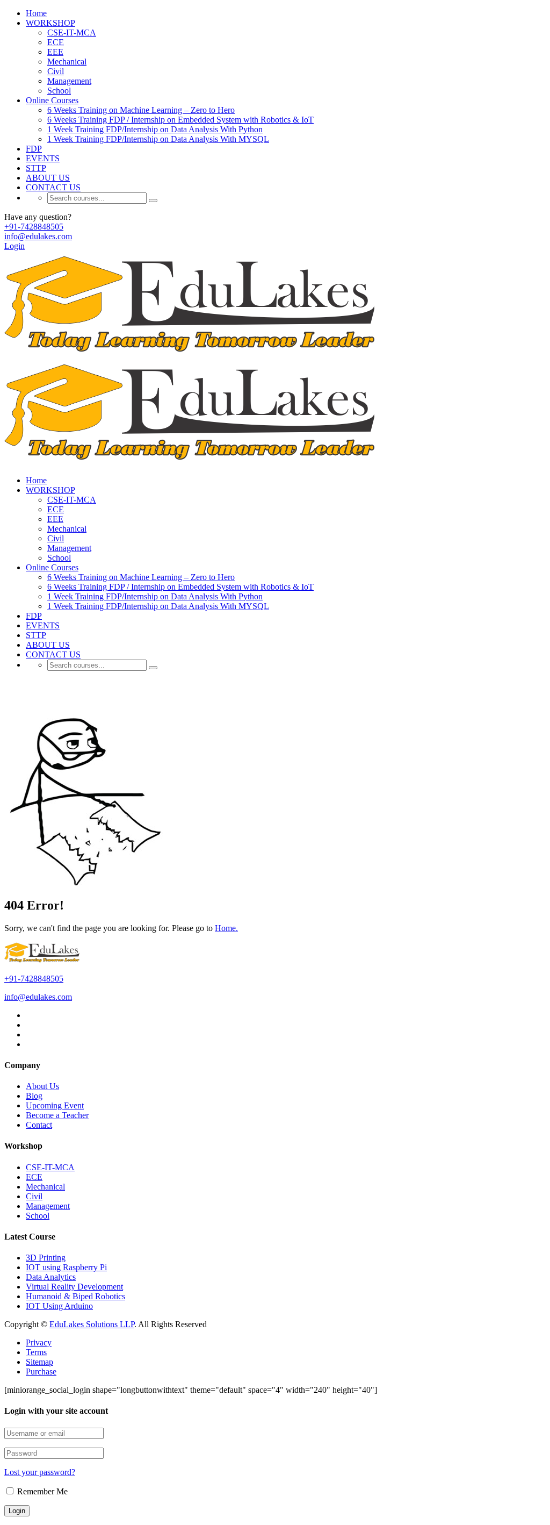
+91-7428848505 (33, 226)
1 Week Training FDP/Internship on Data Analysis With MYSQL (158, 139)
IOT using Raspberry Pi (66, 1267)
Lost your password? (39, 1472)
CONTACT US (53, 187)
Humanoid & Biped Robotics (75, 1296)
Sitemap (39, 1361)
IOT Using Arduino (59, 1306)
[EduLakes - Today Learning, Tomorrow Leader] (193, 354)
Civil (55, 71)
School (59, 90)
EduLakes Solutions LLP (91, 1324)
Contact (39, 1124)
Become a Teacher (57, 1115)
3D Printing (46, 1257)
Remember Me (41, 1491)
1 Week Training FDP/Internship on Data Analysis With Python (155, 129)
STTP (36, 168)
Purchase (41, 1371)
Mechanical (66, 61)
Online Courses (52, 100)
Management (69, 80)
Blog (34, 1095)
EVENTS (43, 158)
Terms (36, 1352)
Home (36, 13)
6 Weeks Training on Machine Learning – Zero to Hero (141, 109)
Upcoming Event (55, 1105)
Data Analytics (51, 1276)
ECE (55, 42)
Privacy (39, 1342)
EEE (55, 51)
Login (14, 245)
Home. (226, 928)
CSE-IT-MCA (71, 32)
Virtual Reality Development (74, 1286)
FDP (34, 148)
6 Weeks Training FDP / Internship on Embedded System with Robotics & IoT (180, 119)
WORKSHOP (50, 22)
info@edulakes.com (38, 236)
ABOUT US (48, 177)
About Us (42, 1086)
